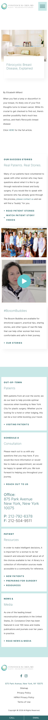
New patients (15, 576)
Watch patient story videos (20, 217)
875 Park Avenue (18, 499)
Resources (13, 585)
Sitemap (24, 688)
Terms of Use (24, 702)
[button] (42, 6)
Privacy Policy (24, 692)
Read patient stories (20, 210)
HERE (11, 130)
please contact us (25, 199)
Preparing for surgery (21, 580)
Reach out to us (17, 484)
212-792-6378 (20, 516)
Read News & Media (18, 641)
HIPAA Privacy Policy (24, 697)
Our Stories (14, 343)
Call (12, 717)
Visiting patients (17, 424)
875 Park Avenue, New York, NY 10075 (24, 683)
